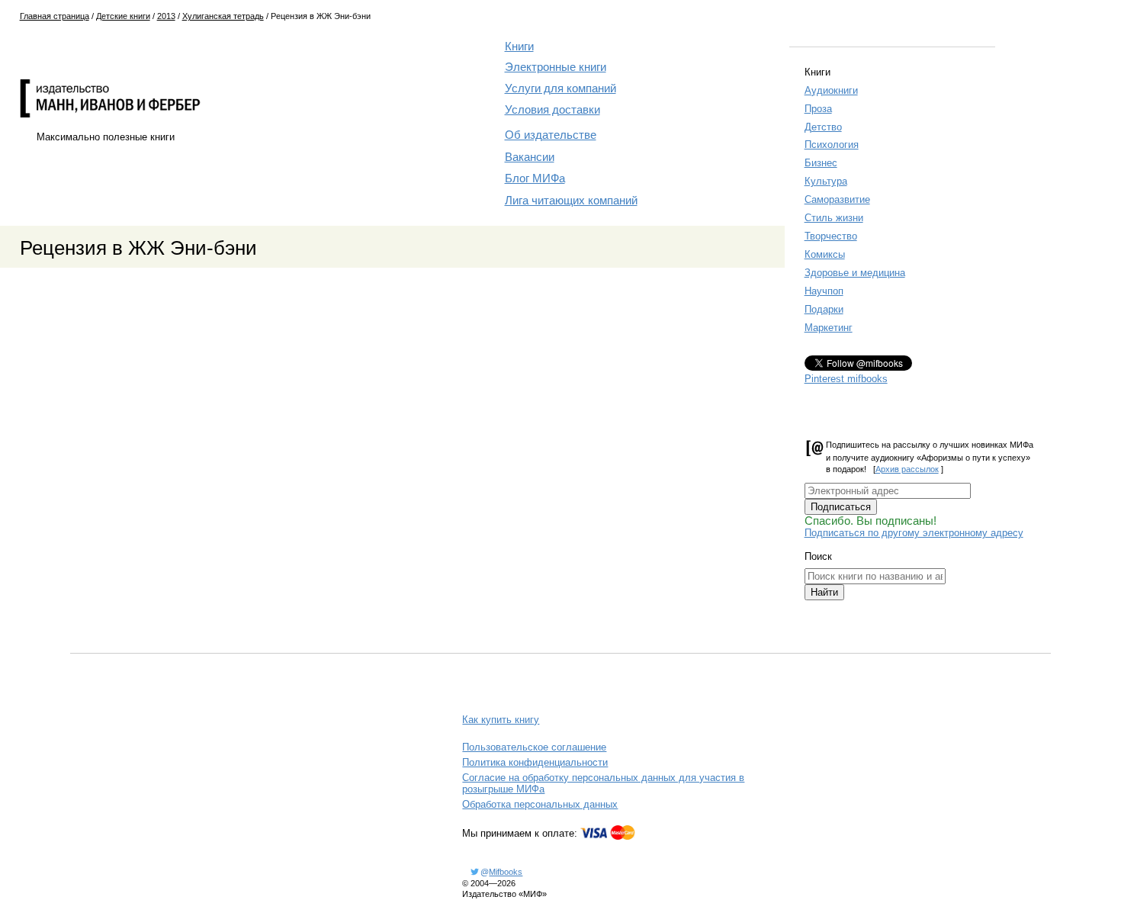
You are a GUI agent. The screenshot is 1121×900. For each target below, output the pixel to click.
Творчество (831, 236)
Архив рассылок (907, 469)
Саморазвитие (837, 199)
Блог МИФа (535, 178)
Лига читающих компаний (571, 200)
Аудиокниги (831, 90)
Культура (826, 181)
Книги (519, 46)
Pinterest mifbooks (846, 378)
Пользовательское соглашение (534, 747)
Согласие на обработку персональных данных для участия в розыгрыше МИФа (603, 783)
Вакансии (529, 157)
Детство (823, 127)
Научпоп (824, 291)
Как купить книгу (500, 719)
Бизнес (821, 163)
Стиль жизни (834, 217)
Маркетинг (829, 327)
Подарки (824, 309)
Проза (818, 108)
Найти (824, 592)
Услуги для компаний (560, 88)
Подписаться (841, 507)
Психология (832, 144)
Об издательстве (550, 135)
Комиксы (825, 254)
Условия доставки (552, 110)
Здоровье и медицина (855, 272)
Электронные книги (555, 67)
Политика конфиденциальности (535, 762)
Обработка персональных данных (540, 804)
